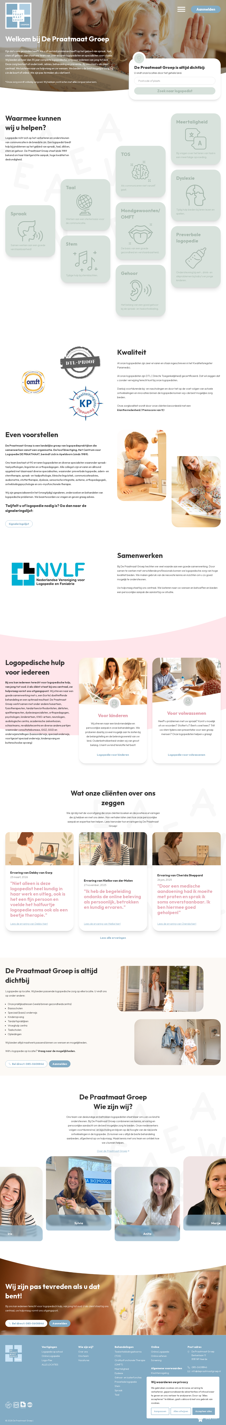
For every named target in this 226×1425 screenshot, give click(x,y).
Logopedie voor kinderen (113, 754)
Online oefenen (159, 1355)
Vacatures (83, 1360)
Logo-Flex (47, 1360)
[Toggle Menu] (181, 9)
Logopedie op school (52, 1351)
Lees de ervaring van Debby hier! (29, 923)
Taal (71, 187)
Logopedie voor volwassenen (186, 754)
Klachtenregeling (160, 1373)
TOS (125, 154)
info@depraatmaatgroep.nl (206, 1371)
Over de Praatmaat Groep (112, 1150)
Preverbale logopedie (126, 1381)
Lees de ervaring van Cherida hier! (176, 923)
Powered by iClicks (42, 1420)
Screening (156, 1360)
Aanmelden (205, 9)
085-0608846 (199, 1367)
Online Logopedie (51, 1355)
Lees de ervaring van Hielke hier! (102, 923)
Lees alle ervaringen (113, 937)
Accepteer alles (203, 1411)
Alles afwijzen (181, 1411)
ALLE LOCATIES (50, 1364)
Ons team (83, 1355)
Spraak (19, 213)
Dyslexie (185, 178)
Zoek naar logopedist (174, 91)
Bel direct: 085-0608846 (28, 1064)
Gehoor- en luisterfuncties (128, 1377)
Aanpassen (160, 1411)
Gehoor (129, 273)
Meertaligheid (192, 122)
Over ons (83, 1351)
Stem (71, 244)
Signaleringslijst (19, 523)
